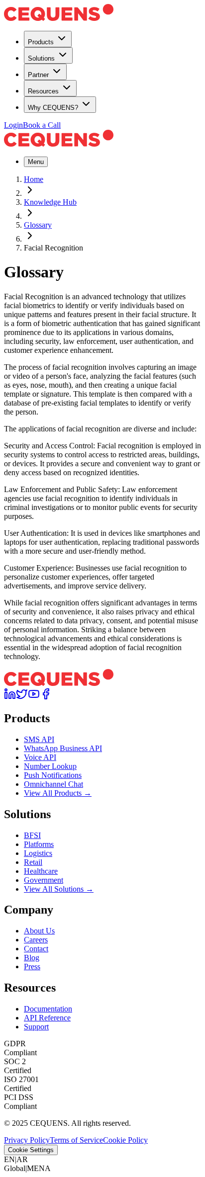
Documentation (48, 1009)
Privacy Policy (27, 1140)
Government (43, 880)
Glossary (38, 225)
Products (41, 42)
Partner (38, 75)
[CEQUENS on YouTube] (34, 697)
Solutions (41, 58)
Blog (31, 957)
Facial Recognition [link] (53, 248)
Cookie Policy (125, 1140)
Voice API (40, 757)
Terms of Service (76, 1140)
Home (33, 179)
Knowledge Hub (50, 202)
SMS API (39, 739)
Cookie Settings (31, 1150)
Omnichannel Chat (53, 784)
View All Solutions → (59, 889)
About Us (39, 930)
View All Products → (58, 793)
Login (13, 125)
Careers (36, 939)
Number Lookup (50, 766)
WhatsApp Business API (63, 748)
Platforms (39, 844)
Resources (43, 91)
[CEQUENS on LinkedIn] (10, 697)
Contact (36, 948)
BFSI (32, 835)
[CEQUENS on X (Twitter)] (22, 697)
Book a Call (42, 125)
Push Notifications (53, 775)
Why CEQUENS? (53, 107)
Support (36, 1026)
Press (32, 966)
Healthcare (41, 871)
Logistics (38, 853)
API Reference (47, 1017)
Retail (33, 862)
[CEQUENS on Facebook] (46, 697)
